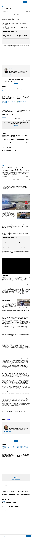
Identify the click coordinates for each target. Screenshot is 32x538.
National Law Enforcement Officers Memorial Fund (15, 221)
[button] (2, 2)
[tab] (4, 116)
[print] (29, 14)
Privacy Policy (3, 536)
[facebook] (13, 14)
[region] (16, 118)
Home (2, 6)
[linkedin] (14, 14)
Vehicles (3, 165)
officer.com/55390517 (18, 413)
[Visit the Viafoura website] (28, 120)
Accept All (28, 536)
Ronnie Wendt (4, 11)
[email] (18, 14)
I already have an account (16, 484)
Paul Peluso (4, 176)
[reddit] (17, 14)
